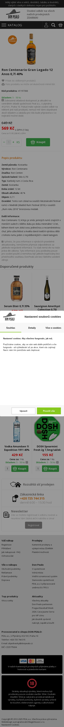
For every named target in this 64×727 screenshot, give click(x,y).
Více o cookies (53, 327)
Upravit (23, 411)
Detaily (32, 327)
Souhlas (10, 327)
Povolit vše (49, 411)
